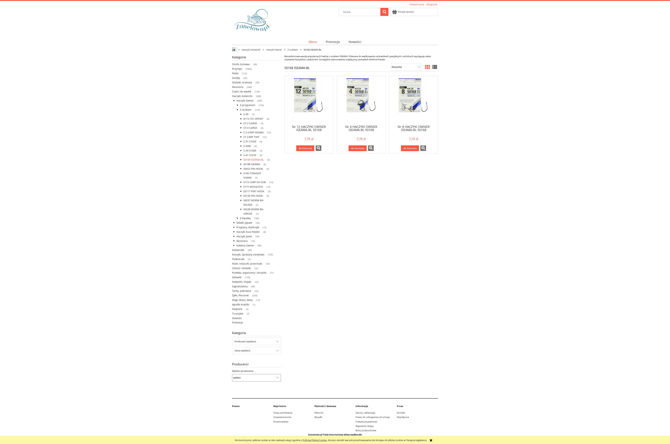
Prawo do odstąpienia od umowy (373, 417)
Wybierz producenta (242, 371)
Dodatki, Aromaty (242, 82)
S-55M (247, 146)
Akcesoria (237, 87)
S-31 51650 (249, 141)
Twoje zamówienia (282, 412)
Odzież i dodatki (241, 268)
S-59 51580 (249, 150)
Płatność (318, 412)
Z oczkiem (245, 109)
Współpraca (403, 417)
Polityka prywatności (366, 421)
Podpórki (237, 309)
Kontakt (401, 412)
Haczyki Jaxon (244, 236)
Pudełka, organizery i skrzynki (249, 272)
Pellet (235, 73)
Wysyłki (318, 417)
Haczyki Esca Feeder (248, 231)
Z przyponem (247, 105)
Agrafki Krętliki (240, 304)
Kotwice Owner (245, 245)
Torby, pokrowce (241, 291)
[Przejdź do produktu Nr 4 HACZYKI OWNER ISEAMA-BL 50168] (361, 100)
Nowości (237, 318)
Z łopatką (245, 218)
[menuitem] (312, 42)
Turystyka (237, 313)
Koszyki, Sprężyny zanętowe (248, 254)
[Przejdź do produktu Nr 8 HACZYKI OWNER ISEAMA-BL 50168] (414, 100)
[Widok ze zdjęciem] (427, 67)
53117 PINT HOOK (253, 191)
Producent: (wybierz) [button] (245, 341)
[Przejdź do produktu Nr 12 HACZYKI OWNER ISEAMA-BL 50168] (309, 100)
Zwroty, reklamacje (365, 412)
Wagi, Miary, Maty (242, 300)
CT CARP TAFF (251, 137)
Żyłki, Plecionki (240, 295)
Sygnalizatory (240, 286)
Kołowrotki (238, 250)
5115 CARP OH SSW (254, 182)
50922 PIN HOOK (253, 168)
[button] (318, 148)
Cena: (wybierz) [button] (242, 350)
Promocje (237, 322)
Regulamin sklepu (365, 426)
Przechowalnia (280, 421)
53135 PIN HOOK (253, 195)
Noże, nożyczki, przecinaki (247, 263)
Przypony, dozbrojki (247, 227)
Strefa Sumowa (241, 64)
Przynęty (237, 68)
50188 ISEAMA (251, 164)
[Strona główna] (252, 20)
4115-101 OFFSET (253, 118)
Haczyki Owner (245, 100)
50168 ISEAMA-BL (253, 159)
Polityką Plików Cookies (315, 440)
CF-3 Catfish (250, 127)
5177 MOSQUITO (253, 186)
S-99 (245, 114)
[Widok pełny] (434, 67)
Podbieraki (238, 259)
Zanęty (236, 78)
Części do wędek (241, 91)
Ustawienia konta (282, 417)
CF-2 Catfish (250, 123)
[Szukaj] (384, 12)
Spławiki (237, 277)
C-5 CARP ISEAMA (253, 132)
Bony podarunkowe (366, 430)
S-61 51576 (249, 155)
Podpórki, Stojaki (241, 281)
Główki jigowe (244, 222)
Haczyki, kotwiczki (242, 96)
